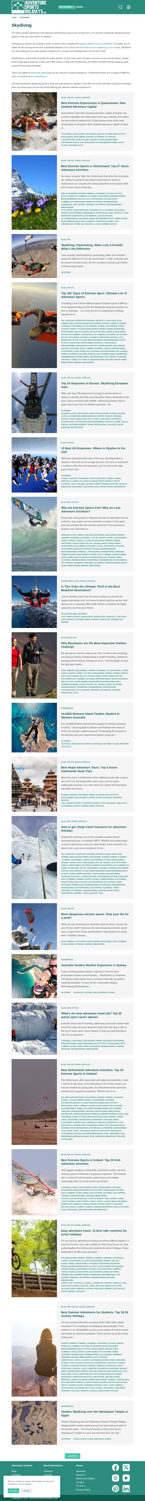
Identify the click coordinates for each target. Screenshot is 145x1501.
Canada (88, 1283)
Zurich (113, 224)
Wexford (83, 1210)
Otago (101, 140)
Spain (90, 425)
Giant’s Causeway (114, 1204)
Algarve (65, 413)
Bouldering (71, 193)
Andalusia (94, 413)
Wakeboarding (114, 205)
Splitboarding (96, 357)
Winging (78, 362)
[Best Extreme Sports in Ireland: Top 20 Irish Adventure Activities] (34, 1182)
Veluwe (77, 1134)
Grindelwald (89, 213)
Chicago (93, 478)
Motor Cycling (105, 134)
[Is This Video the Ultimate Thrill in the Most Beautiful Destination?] (34, 602)
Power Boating (105, 346)
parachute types (39, 73)
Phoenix (105, 484)
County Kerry (82, 1201)
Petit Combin (114, 219)
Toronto (84, 1391)
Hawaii (118, 478)
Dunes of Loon (79, 1117)
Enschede (103, 1117)
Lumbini (84, 806)
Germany (117, 416)
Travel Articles (82, 98)
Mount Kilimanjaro (91, 1380)
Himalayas (122, 803)
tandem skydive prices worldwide (95, 44)
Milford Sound (112, 1377)
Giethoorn (73, 1120)
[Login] (129, 7)
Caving (101, 326)
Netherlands (67, 422)
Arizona (73, 478)
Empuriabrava (89, 416)
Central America (112, 1283)
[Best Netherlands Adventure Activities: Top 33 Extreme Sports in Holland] (34, 1102)
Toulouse (111, 425)
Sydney (111, 993)
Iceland (84, 1286)
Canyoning (66, 134)
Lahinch (81, 1207)
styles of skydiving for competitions (29, 76)
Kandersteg (77, 216)
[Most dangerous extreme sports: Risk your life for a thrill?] (34, 926)
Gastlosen (119, 210)
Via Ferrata (110, 137)
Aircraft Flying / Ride (106, 321)
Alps (63, 210)
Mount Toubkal (108, 1380)
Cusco (84, 1369)
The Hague (85, 1131)
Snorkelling (94, 354)
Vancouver (104, 1391)
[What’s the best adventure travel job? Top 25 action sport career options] (34, 1029)
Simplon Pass (73, 221)
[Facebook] (115, 1467)
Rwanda (109, 1289)
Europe (109, 210)
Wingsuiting (88, 362)
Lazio (102, 419)
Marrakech (67, 1377)
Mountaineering (69, 199)
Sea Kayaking (93, 351)
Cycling (110, 193)
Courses (48, 1475)
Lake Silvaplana (105, 216)
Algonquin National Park (103, 1360)
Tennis (116, 888)
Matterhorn (101, 219)
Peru (124, 1382)
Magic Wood (89, 219)
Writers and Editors (85, 1478)
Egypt (83, 1439)
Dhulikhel (111, 803)
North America (105, 481)
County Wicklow (112, 1201)
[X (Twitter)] (126, 1467)
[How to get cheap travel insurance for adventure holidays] (34, 857)
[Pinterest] (115, 1488)
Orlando (81, 484)
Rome (117, 422)
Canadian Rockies (78, 1366)
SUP (74, 205)
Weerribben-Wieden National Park (78, 1136)
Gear (69, 638)
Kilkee (73, 1207)
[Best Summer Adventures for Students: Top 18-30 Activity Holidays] (34, 1349)
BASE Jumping (77, 535)
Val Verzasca (87, 224)
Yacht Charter (90, 893)
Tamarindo (120, 1388)
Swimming (117, 1355)
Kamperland (79, 1122)
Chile (124, 1283)
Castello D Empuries (71, 416)
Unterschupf (76, 427)
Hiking (71, 196)
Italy (90, 419)
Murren (95, 619)
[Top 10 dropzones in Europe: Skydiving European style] (34, 402)
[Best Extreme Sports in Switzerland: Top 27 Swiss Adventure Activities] (34, 192)
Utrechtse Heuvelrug (110, 1131)
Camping (122, 323)
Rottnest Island (111, 744)
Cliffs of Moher (95, 1199)
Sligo (63, 1210)
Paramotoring (68, 346)
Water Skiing (120, 360)
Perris (97, 484)
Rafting (90, 137)
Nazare (120, 1380)
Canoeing (65, 326)
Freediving (119, 329)
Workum (99, 1136)
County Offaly (96, 1201)
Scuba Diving (79, 351)
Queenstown (111, 140)
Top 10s (70, 98)
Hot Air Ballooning (70, 335)
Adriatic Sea (67, 1360)
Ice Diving (110, 335)
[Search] (120, 7)
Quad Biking (79, 137)
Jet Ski (64, 337)
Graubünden (75, 213)
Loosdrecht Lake (114, 1122)
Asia (63, 803)
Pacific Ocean (114, 1382)
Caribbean (98, 1283)
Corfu (120, 1366)
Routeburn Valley (70, 142)
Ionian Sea (117, 1371)
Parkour (93, 346)
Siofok (64, 425)
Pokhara (99, 806)
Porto (64, 1385)
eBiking (102, 329)
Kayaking (92, 196)
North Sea (104, 1125)
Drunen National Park (112, 1114)
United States (106, 487)
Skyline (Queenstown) (106, 142)
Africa (64, 1283)
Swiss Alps (113, 221)
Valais (98, 224)
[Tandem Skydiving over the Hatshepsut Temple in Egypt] (34, 1423)
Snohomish (77, 487)
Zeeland (121, 1136)
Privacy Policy (83, 1490)
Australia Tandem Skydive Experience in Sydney (93, 965)
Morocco (76, 1380)
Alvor (73, 413)
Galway (101, 1204)
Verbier (105, 224)
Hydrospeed (87, 335)
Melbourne (99, 1377)
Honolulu (66, 481)
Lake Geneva (90, 216)
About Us (80, 1475)
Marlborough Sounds (111, 1374)
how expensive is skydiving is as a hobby (99, 47)
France (108, 416)
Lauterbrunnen (69, 219)
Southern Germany (77, 425)
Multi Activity (119, 134)
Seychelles (119, 1289)
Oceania (93, 140)
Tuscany (93, 1391)
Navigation (75, 343)
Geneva (64, 213)
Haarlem (107, 1120)
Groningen (97, 1120)
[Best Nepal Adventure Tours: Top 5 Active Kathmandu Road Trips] (34, 784)
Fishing (116, 673)
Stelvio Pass (101, 221)
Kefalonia (66, 1374)
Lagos (96, 419)
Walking (110, 360)
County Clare (117, 1199)
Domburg (95, 1114)
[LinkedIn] (126, 1488)
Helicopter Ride (97, 332)
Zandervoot (110, 1136)
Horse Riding (119, 332)
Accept (13, 1491)
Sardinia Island (75, 1385)
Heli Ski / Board (81, 332)
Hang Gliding (78, 134)
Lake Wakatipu (68, 140)
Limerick (89, 1207)
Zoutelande (67, 1139)
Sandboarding (118, 348)
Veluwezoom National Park (95, 1134)
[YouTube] (126, 1478)
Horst (116, 1120)
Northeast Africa (102, 1439)
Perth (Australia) (94, 744)
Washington (120, 487)
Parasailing (82, 346)
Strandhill (72, 1210)
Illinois (75, 481)
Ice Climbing (81, 196)
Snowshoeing (82, 357)
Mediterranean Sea (83, 1377)
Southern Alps (75, 145)
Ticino (77, 224)
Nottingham (81, 422)
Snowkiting (66, 205)
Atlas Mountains (98, 1363)
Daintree (92, 1369)
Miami (94, 481)
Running (98, 348)
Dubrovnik (113, 1369)
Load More (72, 1456)
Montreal (66, 1380)
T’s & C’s (80, 1486)
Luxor (90, 1439)
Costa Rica (66, 1286)
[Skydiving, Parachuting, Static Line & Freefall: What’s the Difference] (34, 256)
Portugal (109, 422)
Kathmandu (66, 806)
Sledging (82, 354)
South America (68, 1291)
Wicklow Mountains (97, 1210)
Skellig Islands (121, 1207)
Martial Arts (117, 337)
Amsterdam (82, 413)
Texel (76, 1131)
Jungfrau (118, 213)
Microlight (66, 340)
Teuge (69, 1131)
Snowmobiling (68, 357)
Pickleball (76, 877)
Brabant (86, 1114)
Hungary (65, 419)
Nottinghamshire (95, 422)
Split (92, 1388)
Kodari (76, 806)
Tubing (74, 360)
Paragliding (67, 137)
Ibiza (73, 419)
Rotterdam (94, 1128)
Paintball (99, 343)
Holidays (48, 1471)
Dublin (86, 1204)
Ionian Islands (104, 1371)
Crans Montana (81, 210)
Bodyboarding (81, 323)
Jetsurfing (73, 337)
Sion (83, 221)
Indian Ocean (78, 744)
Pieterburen (82, 1128)
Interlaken (101, 213)
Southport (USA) (91, 487)
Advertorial (67, 581)
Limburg (101, 1122)
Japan (92, 1286)
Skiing (89, 202)
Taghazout (108, 1388)
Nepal (91, 806)
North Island (92, 1382)
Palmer (90, 484)
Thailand (75, 1391)
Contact (80, 1482)
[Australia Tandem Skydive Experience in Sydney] (34, 976)
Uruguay (80, 1291)
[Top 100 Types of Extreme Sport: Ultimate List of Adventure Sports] (34, 325)
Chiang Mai (111, 1366)
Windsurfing (67, 207)
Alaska (64, 478)
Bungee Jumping (86, 193)
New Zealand (82, 140)
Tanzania (65, 1391)
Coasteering (111, 326)
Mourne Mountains (103, 1207)
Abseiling (69, 321)
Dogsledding (91, 329)
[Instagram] (115, 1478)
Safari (82, 684)
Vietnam (114, 1391)
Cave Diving (80, 942)
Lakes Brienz (67, 619)
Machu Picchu (92, 1374)
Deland (101, 478)
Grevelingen (85, 1120)
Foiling (110, 329)
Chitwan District (74, 803)
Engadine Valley (97, 210)
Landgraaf (91, 1122)
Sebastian (66, 487)
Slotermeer (107, 1128)
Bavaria (121, 413)
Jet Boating (91, 134)
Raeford (114, 484)
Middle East (111, 1286)
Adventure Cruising (85, 321)
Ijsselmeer (66, 1122)
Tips (69, 240)
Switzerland (67, 224)
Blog (63, 98)
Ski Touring (121, 351)
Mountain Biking (117, 196)
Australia (66, 744)
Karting (84, 337)
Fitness (124, 673)
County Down (67, 1201)
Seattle (123, 484)
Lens (80, 219)
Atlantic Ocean (68, 1199)
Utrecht (94, 1131)
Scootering (66, 351)
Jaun (110, 213)
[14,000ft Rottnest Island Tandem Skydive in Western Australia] (34, 727)
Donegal (77, 1204)
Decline (27, 1491)
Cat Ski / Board (90, 326)
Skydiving (99, 137)
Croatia (76, 1369)
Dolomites (103, 1369)
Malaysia (100, 1286)
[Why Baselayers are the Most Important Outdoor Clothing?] (34, 665)
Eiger (69, 617)
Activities (65, 7)
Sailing (106, 348)
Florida (110, 478)
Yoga (75, 693)
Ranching (74, 348)
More (79, 7)
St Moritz (90, 221)
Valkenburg (67, 1134)
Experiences (67, 708)
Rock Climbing (87, 348)
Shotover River (87, 142)
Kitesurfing (103, 196)
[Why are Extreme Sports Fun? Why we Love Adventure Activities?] (34, 534)
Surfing (81, 205)
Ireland (65, 1207)
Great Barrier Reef (70, 1371)
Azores (121, 1363)
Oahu (73, 484)
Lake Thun (121, 617)
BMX (63, 193)
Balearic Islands (108, 413)
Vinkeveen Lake (116, 1134)
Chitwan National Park (94, 803)
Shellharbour (100, 993)
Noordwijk (92, 1125)
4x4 (62, 321)
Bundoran (82, 1199)
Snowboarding (110, 202)
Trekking (90, 205)
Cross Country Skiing (71, 541)
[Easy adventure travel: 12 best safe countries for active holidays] (34, 1258)
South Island (67, 1388)
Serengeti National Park (96, 1385)
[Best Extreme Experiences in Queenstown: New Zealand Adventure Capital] (34, 121)
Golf (63, 676)
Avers (69, 210)
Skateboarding (77, 202)
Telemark (121, 357)
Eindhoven (92, 1117)
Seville (124, 422)
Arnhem (77, 1114)
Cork (106, 1199)
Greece (84, 1371)
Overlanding (87, 343)
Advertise (81, 1471)
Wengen (65, 622)
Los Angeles (85, 481)
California (83, 478)
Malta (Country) (113, 419)
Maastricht (66, 1125)
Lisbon (82, 1374)
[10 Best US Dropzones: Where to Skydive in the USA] (34, 464)
